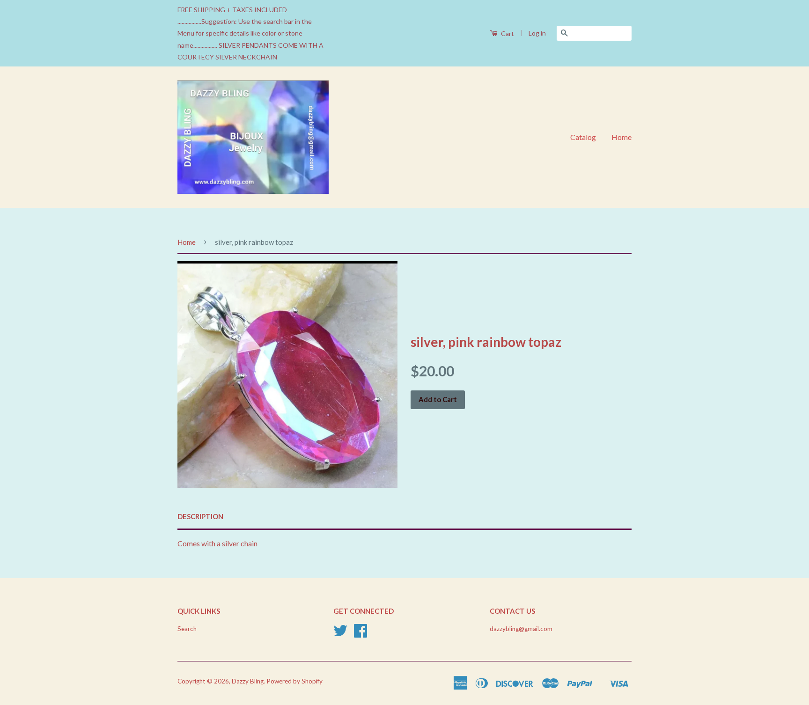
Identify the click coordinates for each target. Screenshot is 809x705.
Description (200, 516)
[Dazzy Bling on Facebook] (360, 634)
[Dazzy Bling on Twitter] (340, 634)
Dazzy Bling (248, 681)
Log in (537, 33)
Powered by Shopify (294, 681)
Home (621, 136)
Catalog (583, 136)
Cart (507, 33)
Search (187, 628)
